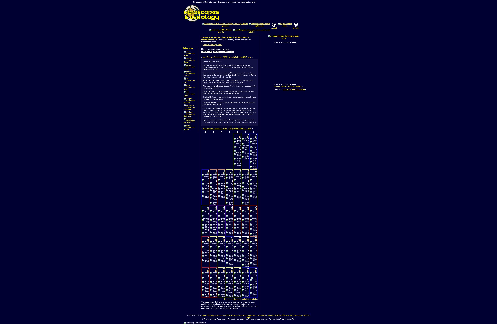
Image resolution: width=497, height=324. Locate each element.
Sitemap (270, 315)
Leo (185, 82)
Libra (186, 96)
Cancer (186, 76)
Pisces (186, 129)
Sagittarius (188, 109)
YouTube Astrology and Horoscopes (288, 315)
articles (251, 32)
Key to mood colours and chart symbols (240, 299)
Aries (186, 55)
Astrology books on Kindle (294, 89)
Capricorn (187, 116)
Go (232, 52)
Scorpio (187, 103)
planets (221, 32)
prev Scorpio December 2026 (215, 57)
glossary (225, 26)
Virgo (186, 89)
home (284, 38)
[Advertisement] (270, 13)
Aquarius (187, 123)
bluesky (296, 28)
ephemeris (259, 26)
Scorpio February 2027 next (239, 57)
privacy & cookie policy (257, 315)
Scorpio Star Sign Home (212, 45)
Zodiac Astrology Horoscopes (213, 315)
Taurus (186, 62)
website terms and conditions (236, 315)
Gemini (186, 69)
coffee (285, 26)
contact (274, 28)
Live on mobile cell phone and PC (288, 86)
